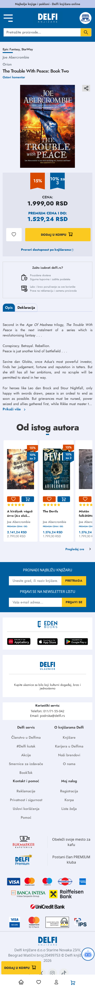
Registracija (69, 791)
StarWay (27, 49)
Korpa (69, 799)
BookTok (25, 772)
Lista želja (69, 808)
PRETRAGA (73, 580)
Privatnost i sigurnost (26, 799)
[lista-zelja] (13, 499)
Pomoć (26, 817)
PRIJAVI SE (74, 602)
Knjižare (69, 737)
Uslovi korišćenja (26, 808)
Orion (7, 64)
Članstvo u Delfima (26, 737)
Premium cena (42, 213)
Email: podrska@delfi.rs (47, 716)
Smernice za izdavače (26, 763)
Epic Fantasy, (12, 49)
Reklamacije (26, 791)
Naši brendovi (69, 755)
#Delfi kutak (26, 746)
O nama (69, 763)
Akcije (26, 755)
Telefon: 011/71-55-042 (47, 711)
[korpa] (27, 499)
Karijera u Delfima (69, 746)
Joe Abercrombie (16, 57)
